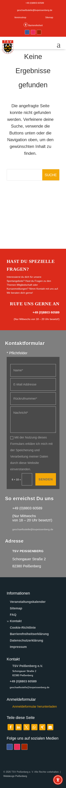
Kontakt (16, 621)
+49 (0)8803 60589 (23, 681)
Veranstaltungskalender (28, 602)
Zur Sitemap (35, 209)
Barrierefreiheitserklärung (29, 634)
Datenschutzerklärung (26, 640)
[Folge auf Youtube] (39, 32)
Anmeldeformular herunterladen (34, 706)
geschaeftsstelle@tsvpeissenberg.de (29, 687)
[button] (11, 727)
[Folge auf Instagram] (33, 32)
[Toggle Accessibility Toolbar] (57, 779)
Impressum (18, 647)
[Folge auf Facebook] (27, 32)
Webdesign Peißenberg (15, 776)
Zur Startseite (35, 192)
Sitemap (16, 608)
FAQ (13, 614)
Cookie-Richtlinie (23, 627)
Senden (46, 479)
